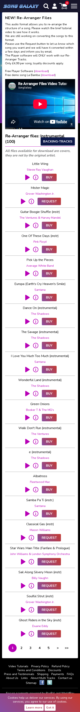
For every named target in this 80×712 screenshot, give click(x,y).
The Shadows (40, 314)
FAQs (70, 674)
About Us (12, 678)
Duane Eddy (40, 626)
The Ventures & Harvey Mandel (40, 218)
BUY (49, 177)
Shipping (42, 674)
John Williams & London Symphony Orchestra (40, 554)
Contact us (65, 678)
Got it (50, 708)
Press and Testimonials (19, 674)
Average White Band (40, 266)
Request (49, 201)
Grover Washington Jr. (40, 194)
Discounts (54, 670)
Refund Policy (61, 666)
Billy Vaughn (40, 578)
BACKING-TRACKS (57, 141)
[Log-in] (54, 6)
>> (67, 648)
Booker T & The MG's (40, 410)
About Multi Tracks (43, 678)
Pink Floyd (40, 242)
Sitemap (31, 683)
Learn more (34, 708)
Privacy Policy (40, 666)
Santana (40, 290)
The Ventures (40, 434)
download (41, 71)
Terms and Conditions (31, 670)
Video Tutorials (18, 666)
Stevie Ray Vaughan (40, 170)
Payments (57, 674)
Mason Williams (40, 530)
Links (24, 678)
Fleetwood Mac (40, 482)
